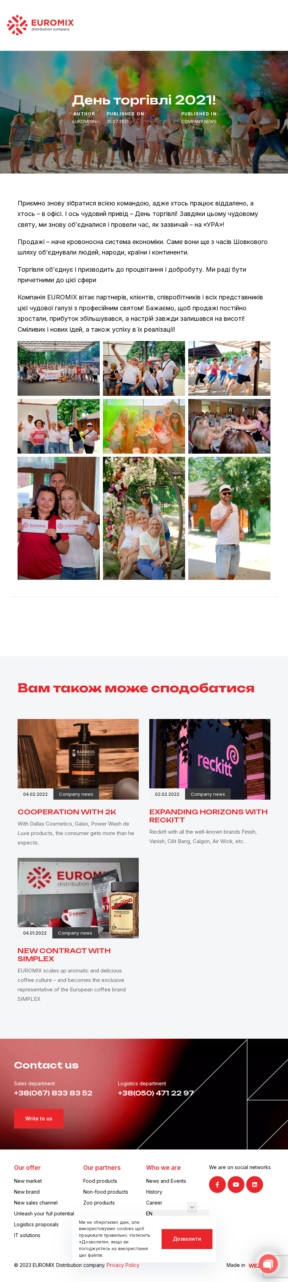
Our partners (102, 1167)
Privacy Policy (123, 1265)
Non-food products (105, 1192)
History (154, 1192)
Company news (199, 121)
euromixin (84, 121)
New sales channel (36, 1203)
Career (154, 1203)
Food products (100, 1181)
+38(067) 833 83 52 (53, 1093)
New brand (27, 1192)
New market (28, 1181)
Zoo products (99, 1203)
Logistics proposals (36, 1224)
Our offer (27, 1167)
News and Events (166, 1181)
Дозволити (187, 1239)
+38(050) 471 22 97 (156, 1093)
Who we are (163, 1167)
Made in (236, 1265)
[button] (192, 1207)
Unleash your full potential (44, 1213)
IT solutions (27, 1235)
